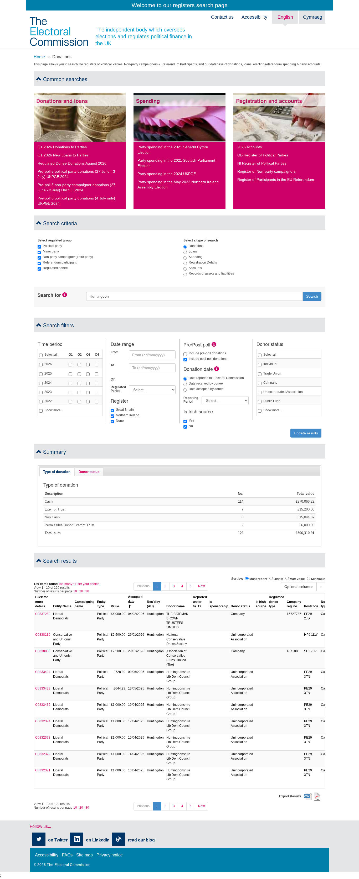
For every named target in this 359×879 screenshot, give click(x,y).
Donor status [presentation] (89, 472)
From (115, 352)
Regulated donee (55, 268)
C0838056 (42, 651)
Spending (196, 257)
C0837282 (42, 614)
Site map (84, 855)
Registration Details (203, 262)
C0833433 (42, 688)
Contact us (222, 17)
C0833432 (42, 705)
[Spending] (179, 117)
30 (87, 591)
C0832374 (42, 721)
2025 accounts (249, 147)
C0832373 (42, 737)
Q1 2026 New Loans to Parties (63, 155)
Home (39, 57)
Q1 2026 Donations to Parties (62, 147)
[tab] (56, 471)
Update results (306, 433)
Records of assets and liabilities (211, 273)
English (285, 17)
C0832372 (42, 754)
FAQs (67, 855)
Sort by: (237, 579)
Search (312, 296)
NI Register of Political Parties (261, 163)
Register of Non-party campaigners (266, 171)
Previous (143, 586)
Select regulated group (54, 240)
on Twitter (58, 840)
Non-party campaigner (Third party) (68, 257)
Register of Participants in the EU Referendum (275, 179)
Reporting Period (190, 399)
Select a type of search (200, 240)
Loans (193, 251)
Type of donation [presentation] (56, 472)
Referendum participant (59, 262)
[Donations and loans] (80, 117)
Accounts (195, 268)
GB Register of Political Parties (262, 155)
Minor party (51, 251)
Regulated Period (118, 389)
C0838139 (42, 634)
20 (81, 591)
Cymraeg (312, 17)
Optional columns (298, 587)
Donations (196, 246)
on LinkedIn (98, 840)
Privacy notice (109, 855)
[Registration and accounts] (279, 117)
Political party (52, 246)
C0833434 (42, 672)
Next (201, 586)
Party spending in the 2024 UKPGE (166, 174)
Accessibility (254, 17)
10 (75, 591)
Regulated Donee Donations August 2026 (72, 163)
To (112, 365)
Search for (49, 295)
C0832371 (42, 770)
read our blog (141, 840)
